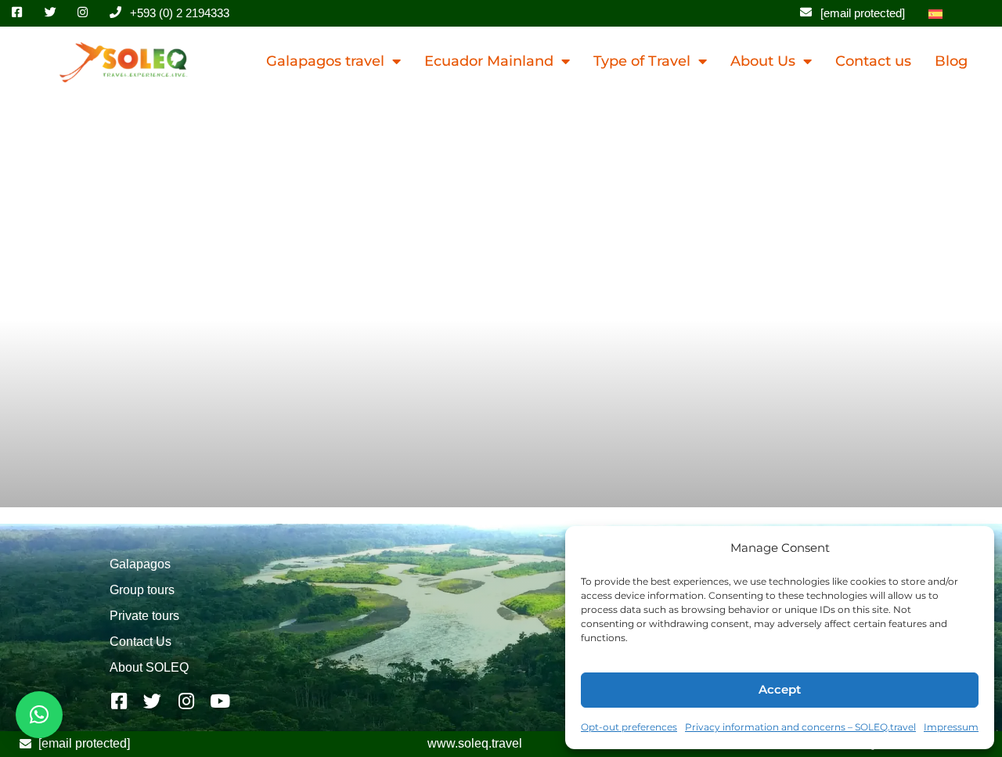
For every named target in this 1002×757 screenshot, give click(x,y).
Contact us (873, 61)
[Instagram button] (87, 13)
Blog (951, 61)
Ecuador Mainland (488, 61)
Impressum (951, 727)
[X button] (55, 13)
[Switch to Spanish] (935, 13)
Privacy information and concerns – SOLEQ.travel (800, 727)
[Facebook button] (22, 13)
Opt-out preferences (629, 727)
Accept (780, 689)
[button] (39, 714)
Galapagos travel (325, 61)
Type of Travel (641, 61)
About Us (762, 61)
